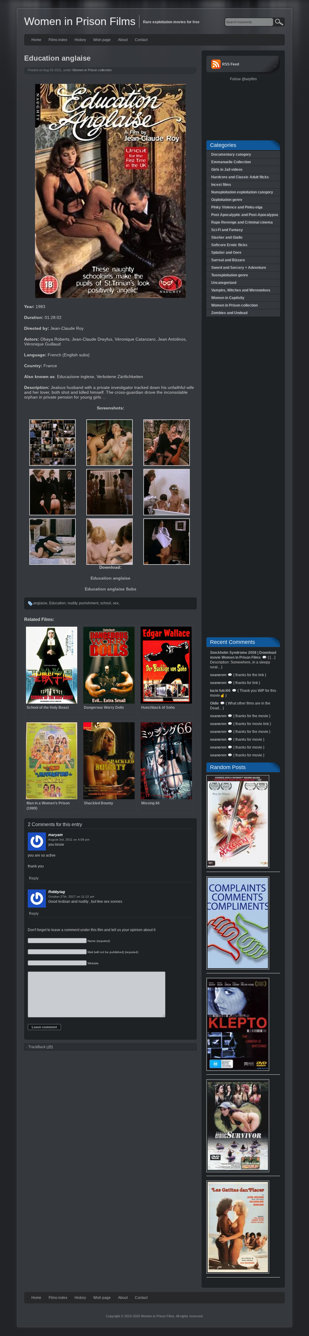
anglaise (40, 603)
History (80, 40)
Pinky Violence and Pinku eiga (237, 207)
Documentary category (231, 154)
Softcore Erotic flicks (229, 245)
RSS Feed (230, 64)
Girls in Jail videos (227, 169)
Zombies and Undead (229, 313)
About (123, 40)
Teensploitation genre (229, 275)
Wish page (102, 40)
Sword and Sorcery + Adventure (238, 268)
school (105, 603)
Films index (58, 40)
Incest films (221, 185)
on (75, 839)
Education (57, 603)
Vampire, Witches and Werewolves (240, 290)
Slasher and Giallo (226, 237)
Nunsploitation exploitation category (242, 192)
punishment (88, 603)
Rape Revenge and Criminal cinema (242, 222)
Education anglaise (110, 578)
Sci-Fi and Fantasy (227, 230)
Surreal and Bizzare (228, 260)
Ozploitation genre (226, 200)
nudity (72, 603)
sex (116, 603)
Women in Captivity (227, 298)
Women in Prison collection (92, 70)
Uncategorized (223, 283)
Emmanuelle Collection (231, 162)
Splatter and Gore (226, 252)
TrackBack (40, 1047)
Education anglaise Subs (110, 589)
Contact (141, 40)
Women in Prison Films (79, 21)
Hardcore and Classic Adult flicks (240, 177)
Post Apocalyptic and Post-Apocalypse (244, 215)
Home (36, 40)
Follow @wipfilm (243, 79)
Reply (34, 878)
